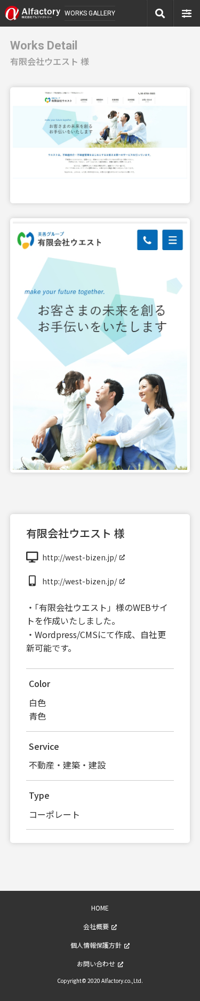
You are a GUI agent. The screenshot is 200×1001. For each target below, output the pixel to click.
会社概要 (96, 926)
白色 (37, 702)
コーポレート (54, 814)
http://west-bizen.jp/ (79, 557)
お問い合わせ (96, 963)
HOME (100, 907)
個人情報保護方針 (96, 944)
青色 (37, 715)
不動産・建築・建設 (67, 764)
